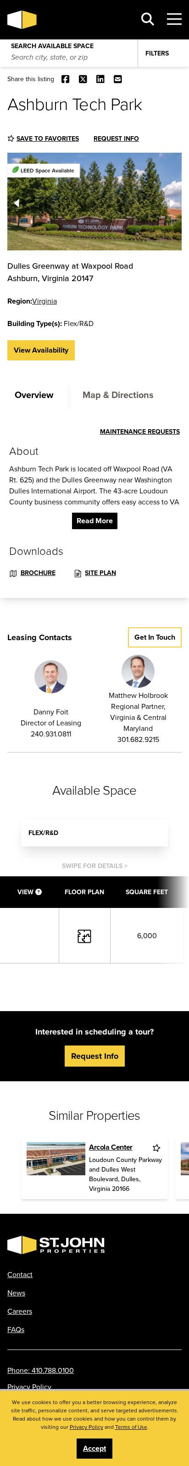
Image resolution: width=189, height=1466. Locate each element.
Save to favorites (48, 138)
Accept (94, 1448)
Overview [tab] (34, 394)
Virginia (44, 301)
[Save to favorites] (157, 1148)
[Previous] (16, 201)
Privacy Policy (29, 1387)
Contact (20, 1274)
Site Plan (100, 572)
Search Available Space (52, 44)
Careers (19, 1311)
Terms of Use (131, 1427)
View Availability (41, 350)
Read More (95, 520)
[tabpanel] (94, 503)
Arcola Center (111, 1147)
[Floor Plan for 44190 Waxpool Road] (84, 935)
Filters (157, 53)
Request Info (116, 138)
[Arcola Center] (56, 1168)
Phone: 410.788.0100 (40, 1370)
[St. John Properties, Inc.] (67, 20)
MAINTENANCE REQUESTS (140, 431)
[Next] (172, 201)
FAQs (15, 1329)
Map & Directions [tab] (118, 394)
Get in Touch (154, 637)
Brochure (38, 572)
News (16, 1293)
